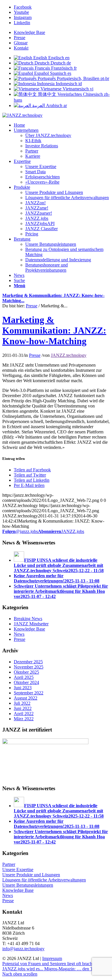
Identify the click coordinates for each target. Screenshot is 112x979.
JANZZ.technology (68, 355)
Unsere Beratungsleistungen (27, 885)
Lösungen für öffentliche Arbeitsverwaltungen (44, 879)
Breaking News (28, 618)
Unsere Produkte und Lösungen (31, 874)
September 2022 (28, 692)
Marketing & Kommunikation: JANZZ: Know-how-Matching (54, 330)
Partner (8, 864)
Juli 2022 (22, 703)
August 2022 (25, 698)
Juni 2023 (23, 687)
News (19, 634)
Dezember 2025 (28, 661)
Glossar (21, 42)
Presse (19, 37)
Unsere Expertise (17, 869)
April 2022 (24, 713)
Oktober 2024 (26, 682)
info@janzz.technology (23, 948)
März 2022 (24, 718)
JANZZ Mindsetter (31, 623)
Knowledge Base (29, 32)
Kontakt (21, 47)
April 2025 (24, 677)
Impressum (52, 958)
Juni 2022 (23, 708)
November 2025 (28, 666)
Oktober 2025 (26, 672)
